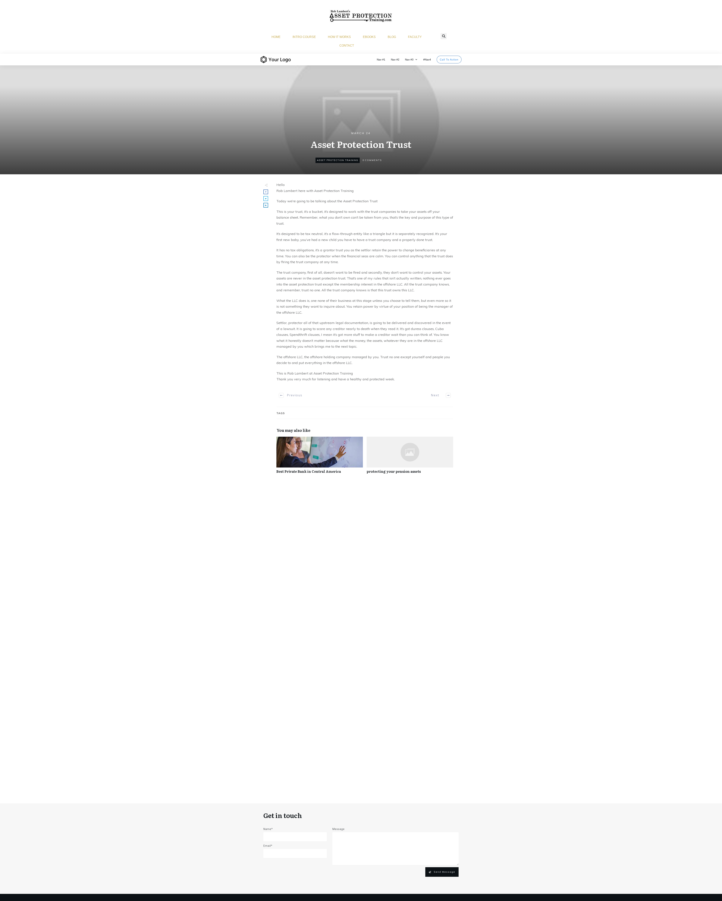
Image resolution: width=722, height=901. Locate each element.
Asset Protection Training (337, 160)
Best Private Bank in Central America (319, 457)
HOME (276, 37)
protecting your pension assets (410, 457)
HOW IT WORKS (339, 37)
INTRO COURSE (304, 37)
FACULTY (415, 37)
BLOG (392, 37)
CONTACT (346, 45)
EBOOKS (369, 37)
